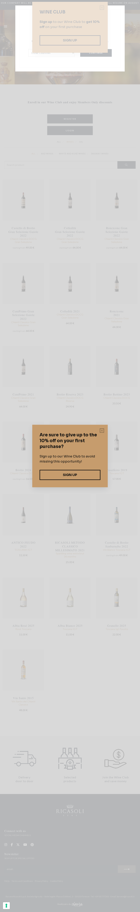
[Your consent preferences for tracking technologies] (6, 905)
